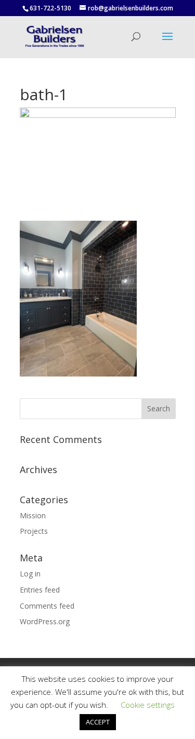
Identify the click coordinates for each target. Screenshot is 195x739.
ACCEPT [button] (98, 722)
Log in (30, 574)
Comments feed (47, 606)
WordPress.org (45, 621)
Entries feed (40, 590)
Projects (34, 531)
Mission (33, 515)
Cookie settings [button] (148, 705)
